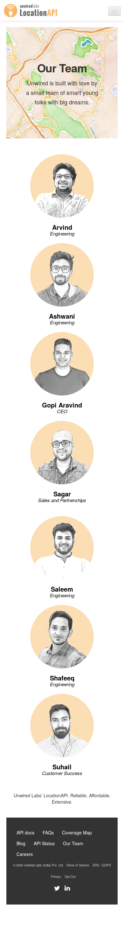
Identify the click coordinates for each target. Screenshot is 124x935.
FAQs (48, 832)
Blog (21, 843)
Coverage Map (77, 832)
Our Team (73, 843)
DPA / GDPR (102, 865)
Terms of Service (77, 865)
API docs (25, 832)
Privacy (56, 876)
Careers (25, 854)
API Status (44, 843)
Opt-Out (70, 876)
